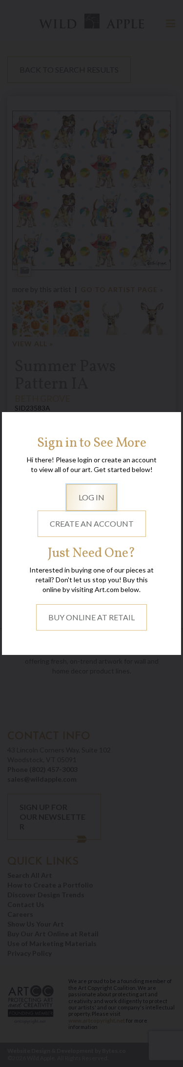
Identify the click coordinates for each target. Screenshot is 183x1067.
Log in (91, 497)
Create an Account (92, 523)
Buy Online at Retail (91, 617)
